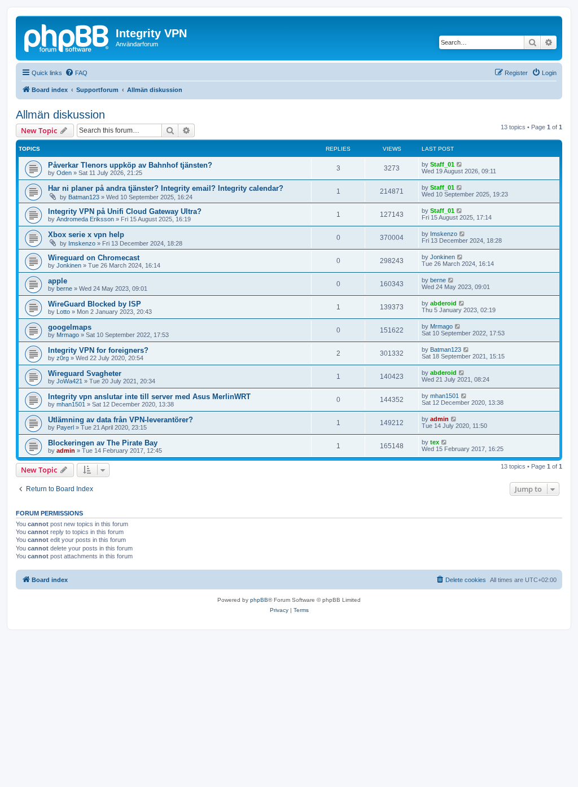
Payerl (65, 427)
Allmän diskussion (60, 114)
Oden (64, 172)
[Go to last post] (459, 164)
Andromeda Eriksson (85, 219)
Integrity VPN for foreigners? (98, 350)
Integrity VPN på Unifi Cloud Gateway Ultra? (125, 211)
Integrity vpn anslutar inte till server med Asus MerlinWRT (149, 396)
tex (434, 442)
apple (57, 281)
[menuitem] (76, 73)
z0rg (62, 358)
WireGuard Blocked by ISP (94, 304)
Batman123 (83, 197)
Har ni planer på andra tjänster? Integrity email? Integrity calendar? (165, 188)
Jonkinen (68, 265)
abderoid (443, 303)
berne (64, 288)
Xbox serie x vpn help (86, 234)
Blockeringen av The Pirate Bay (102, 443)
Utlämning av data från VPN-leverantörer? (120, 420)
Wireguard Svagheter (84, 373)
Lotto (63, 311)
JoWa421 (69, 381)
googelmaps (69, 327)
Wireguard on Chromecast (93, 257)
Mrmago (67, 334)
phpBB (259, 600)
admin (439, 419)
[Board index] (67, 37)
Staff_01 (442, 164)
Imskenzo (81, 243)
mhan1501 (70, 404)
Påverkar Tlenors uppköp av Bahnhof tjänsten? (130, 165)
